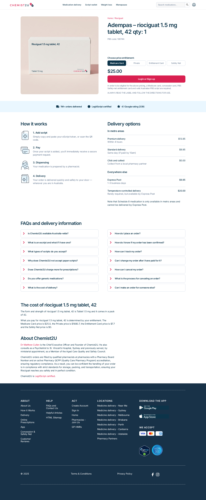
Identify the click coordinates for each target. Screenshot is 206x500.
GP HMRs (77, 427)
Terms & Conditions (81, 473)
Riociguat (119, 18)
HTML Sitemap (54, 417)
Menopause (121, 5)
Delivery (25, 415)
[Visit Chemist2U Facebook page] (152, 474)
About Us (25, 405)
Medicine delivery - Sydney (111, 410)
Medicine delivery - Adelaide (112, 434)
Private (137, 63)
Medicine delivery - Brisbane (112, 419)
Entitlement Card (156, 63)
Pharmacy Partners (107, 438)
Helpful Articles (54, 412)
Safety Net (176, 63)
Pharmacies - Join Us (79, 421)
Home (110, 18)
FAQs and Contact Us (52, 407)
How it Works (28, 410)
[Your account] (194, 5)
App (23, 427)
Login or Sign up (146, 79)
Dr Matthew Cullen (30, 344)
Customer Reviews (26, 440)
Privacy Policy (124, 473)
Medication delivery (72, 5)
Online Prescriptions (27, 421)
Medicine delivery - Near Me (112, 405)
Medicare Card (117, 63)
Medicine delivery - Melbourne (113, 415)
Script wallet (91, 5)
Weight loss (106, 5)
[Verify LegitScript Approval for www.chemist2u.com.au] (144, 450)
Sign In (75, 410)
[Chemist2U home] (21, 5)
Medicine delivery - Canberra (112, 429)
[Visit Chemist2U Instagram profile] (157, 474)
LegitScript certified (45, 376)
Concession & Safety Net (28, 433)
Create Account (80, 405)
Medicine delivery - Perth (110, 424)
